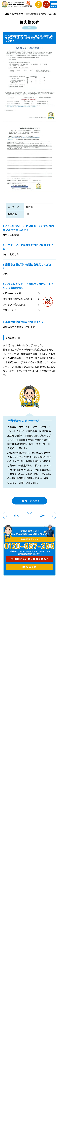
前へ (16, 515)
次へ (42, 515)
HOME (6, 13)
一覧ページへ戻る (29, 501)
